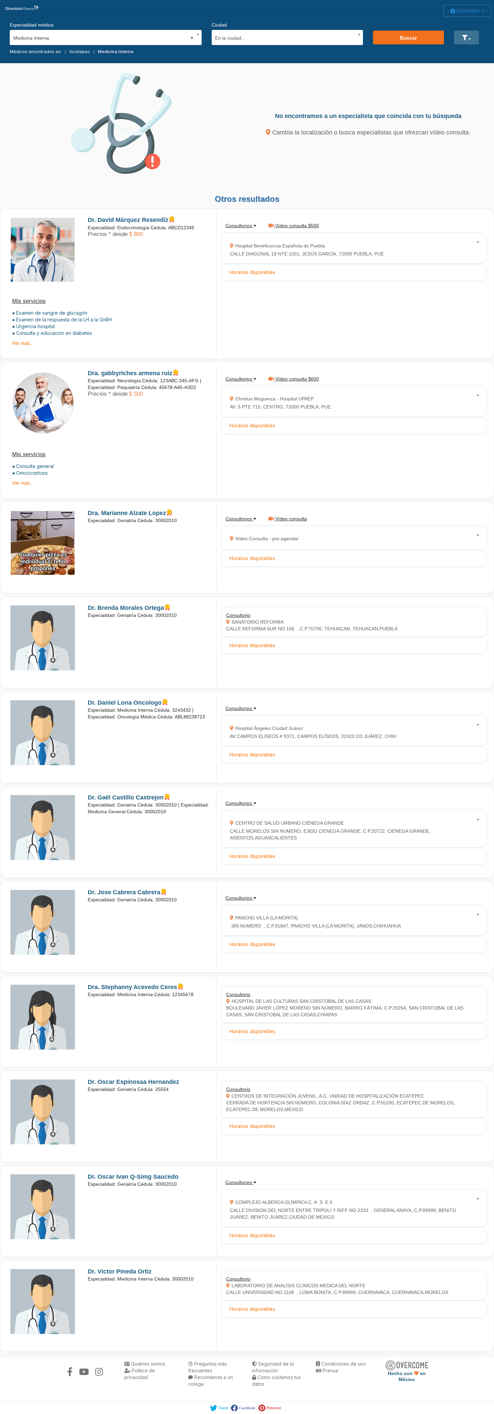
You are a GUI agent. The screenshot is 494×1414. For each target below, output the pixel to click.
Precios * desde (108, 234)
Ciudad (219, 25)
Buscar (408, 37)
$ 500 (136, 394)
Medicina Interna (115, 51)
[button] (466, 37)
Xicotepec (79, 51)
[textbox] (285, 37)
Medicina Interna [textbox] (103, 38)
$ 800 (136, 234)
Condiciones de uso (343, 1364)
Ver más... (22, 343)
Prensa (329, 1370)
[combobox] (103, 36)
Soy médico (468, 10)
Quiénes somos (147, 1364)
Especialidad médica (31, 25)
